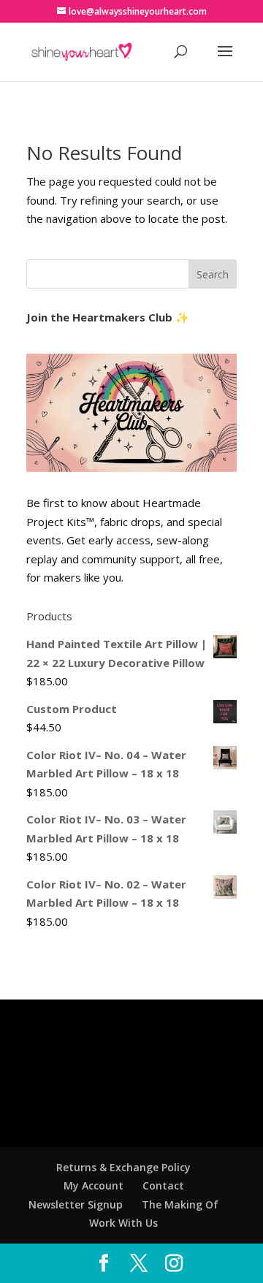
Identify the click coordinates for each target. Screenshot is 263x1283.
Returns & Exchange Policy (123, 1167)
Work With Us (123, 1223)
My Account (93, 1185)
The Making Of (180, 1204)
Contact (163, 1185)
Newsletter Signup (75, 1204)
